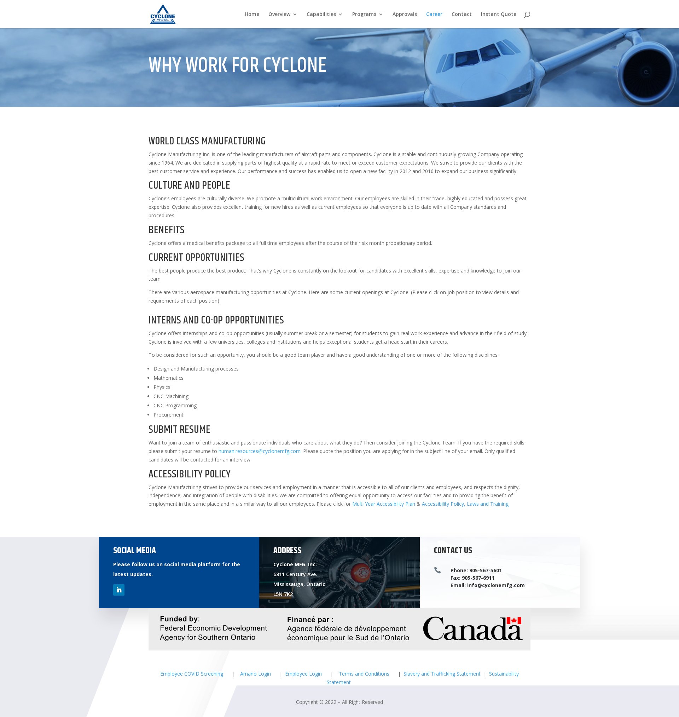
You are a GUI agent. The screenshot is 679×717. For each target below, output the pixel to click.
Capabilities (321, 14)
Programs (364, 14)
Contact (462, 14)
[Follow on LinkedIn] (118, 590)
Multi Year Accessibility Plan (383, 503)
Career (434, 14)
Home (252, 14)
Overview (279, 14)
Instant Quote (498, 14)
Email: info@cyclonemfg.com (488, 585)
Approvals (405, 14)
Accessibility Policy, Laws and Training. (466, 503)
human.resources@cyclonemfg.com (260, 451)
